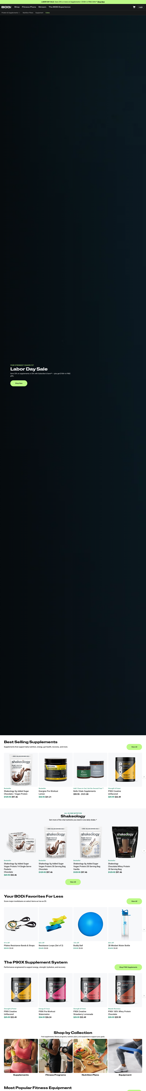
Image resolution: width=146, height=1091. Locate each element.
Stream (42, 7)
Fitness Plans (29, 7)
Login (141, 7)
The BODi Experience (60, 7)
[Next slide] (144, 777)
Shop (17, 7)
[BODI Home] (7, 7)
